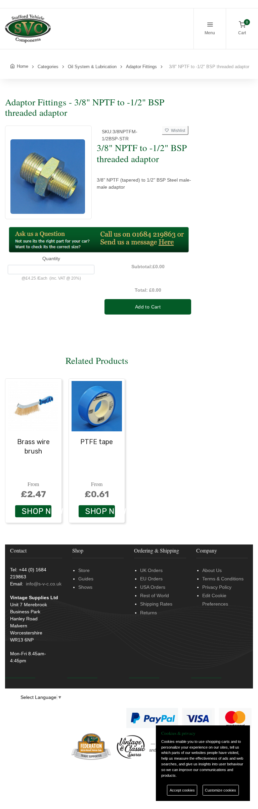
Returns (148, 612)
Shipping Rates (156, 604)
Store (84, 570)
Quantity (51, 258)
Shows (85, 587)
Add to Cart (148, 307)
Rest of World (154, 595)
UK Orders (151, 570)
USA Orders (152, 587)
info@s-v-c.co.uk (43, 583)
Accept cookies (182, 790)
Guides (85, 578)
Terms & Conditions (223, 578)
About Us (212, 570)
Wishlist (177, 130)
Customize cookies (220, 790)
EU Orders (151, 578)
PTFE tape (96, 442)
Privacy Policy (216, 587)
